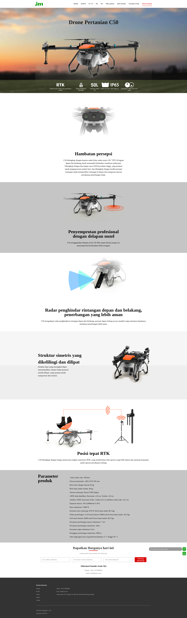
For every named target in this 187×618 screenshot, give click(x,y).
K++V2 (91, 3)
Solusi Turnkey (121, 3)
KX (97, 3)
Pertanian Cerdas (134, 3)
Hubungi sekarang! (140, 560)
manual (38, 597)
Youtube (38, 600)
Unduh (37, 594)
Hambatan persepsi (93, 153)
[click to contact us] (184, 553)
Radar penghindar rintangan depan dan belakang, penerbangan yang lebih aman (93, 312)
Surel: (88, 573)
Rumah (76, 3)
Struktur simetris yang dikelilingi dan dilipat (60, 358)
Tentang (38, 588)
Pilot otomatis (110, 3)
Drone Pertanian (147, 3)
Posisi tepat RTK (93, 453)
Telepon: (87, 570)
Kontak (38, 591)
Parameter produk (48, 478)
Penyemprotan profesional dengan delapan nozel (93, 234)
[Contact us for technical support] (184, 549)
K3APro (83, 3)
